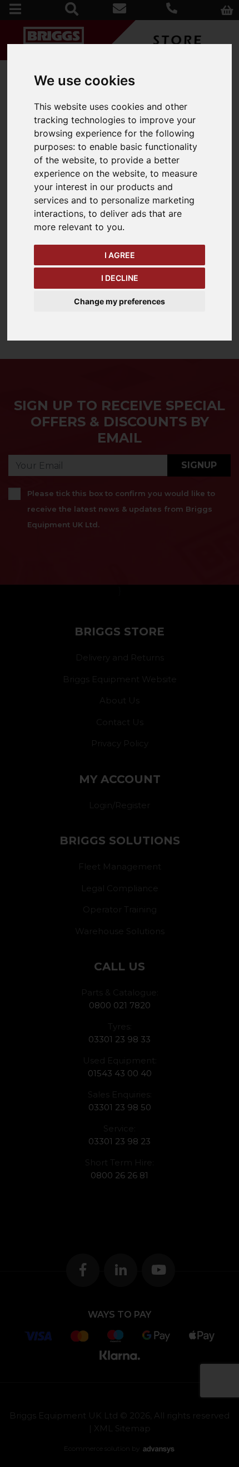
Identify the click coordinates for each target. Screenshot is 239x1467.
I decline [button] (119, 278)
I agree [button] (119, 255)
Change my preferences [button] (119, 301)
